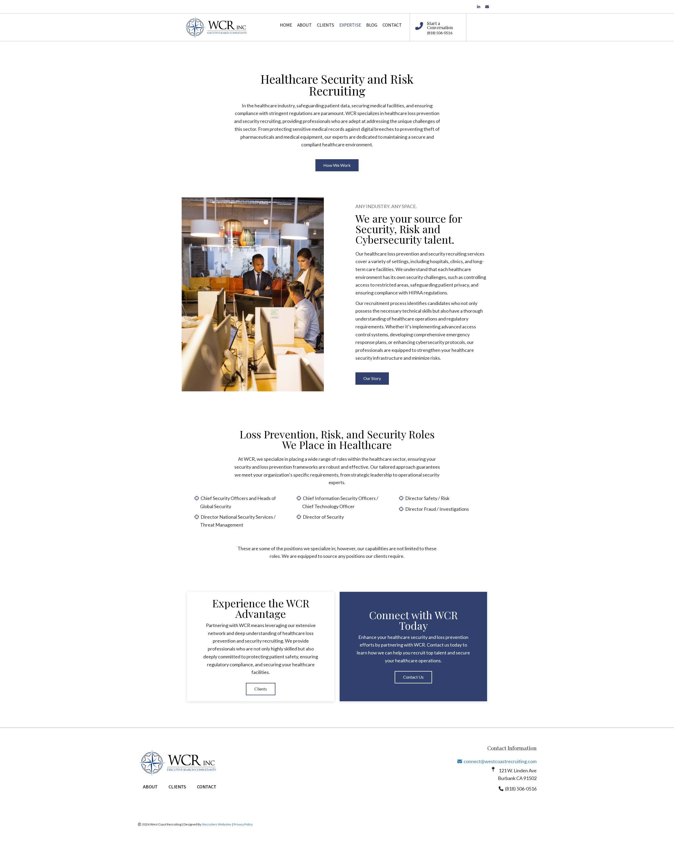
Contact (206, 787)
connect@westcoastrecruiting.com (497, 761)
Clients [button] (260, 688)
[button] (337, 165)
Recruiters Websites (216, 824)
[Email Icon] (487, 6)
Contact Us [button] (413, 676)
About (150, 787)
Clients (177, 787)
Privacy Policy (243, 824)
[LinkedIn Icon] (481, 6)
